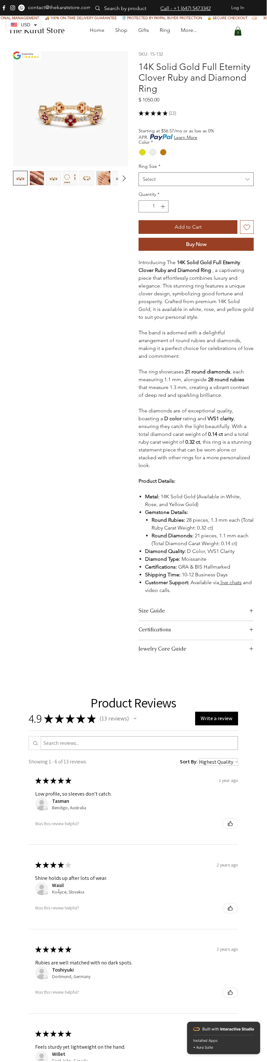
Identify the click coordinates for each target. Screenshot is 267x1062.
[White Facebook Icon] (4, 8)
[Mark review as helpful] (230, 823)
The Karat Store (36, 30)
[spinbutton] (153, 206)
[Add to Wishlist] (247, 227)
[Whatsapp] (21, 8)
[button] (143, 30)
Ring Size (149, 166)
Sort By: (189, 761)
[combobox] (196, 179)
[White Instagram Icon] (12, 8)
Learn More (185, 137)
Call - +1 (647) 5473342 (185, 8)
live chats (230, 582)
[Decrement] (144, 206)
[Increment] (163, 206)
